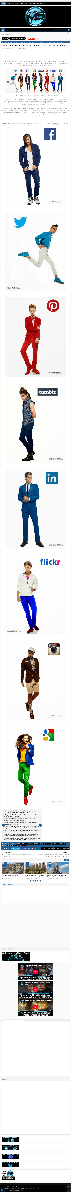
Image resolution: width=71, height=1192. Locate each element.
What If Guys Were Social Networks (19, 108)
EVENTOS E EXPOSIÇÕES (33, 843)
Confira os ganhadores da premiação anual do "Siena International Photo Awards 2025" (20, 819)
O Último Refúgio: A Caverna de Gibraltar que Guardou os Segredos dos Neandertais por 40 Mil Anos (21, 811)
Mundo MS (4, 1187)
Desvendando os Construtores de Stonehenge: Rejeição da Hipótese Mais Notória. (57, 877)
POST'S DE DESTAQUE (7, 845)
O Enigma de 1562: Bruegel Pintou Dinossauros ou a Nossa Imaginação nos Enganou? (21, 815)
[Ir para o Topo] (69, 1186)
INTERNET (45, 843)
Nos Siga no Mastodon (6, 1)
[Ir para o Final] (69, 1190)
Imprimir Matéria (48, 848)
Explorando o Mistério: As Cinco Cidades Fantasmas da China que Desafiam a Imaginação (12, 877)
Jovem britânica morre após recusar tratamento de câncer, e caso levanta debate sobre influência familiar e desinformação (22, 831)
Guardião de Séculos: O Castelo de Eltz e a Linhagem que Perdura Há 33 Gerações (20, 823)
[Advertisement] (35, 55)
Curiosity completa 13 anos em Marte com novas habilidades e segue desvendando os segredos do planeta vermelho (34, 3)
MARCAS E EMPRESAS (57, 843)
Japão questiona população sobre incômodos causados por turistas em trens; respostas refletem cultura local (21, 834)
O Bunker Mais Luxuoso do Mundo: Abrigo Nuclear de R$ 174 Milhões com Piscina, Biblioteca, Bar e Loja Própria (22, 838)
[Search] (69, 30)
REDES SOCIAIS (20, 845)
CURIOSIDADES (20, 843)
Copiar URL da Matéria (62, 848)
